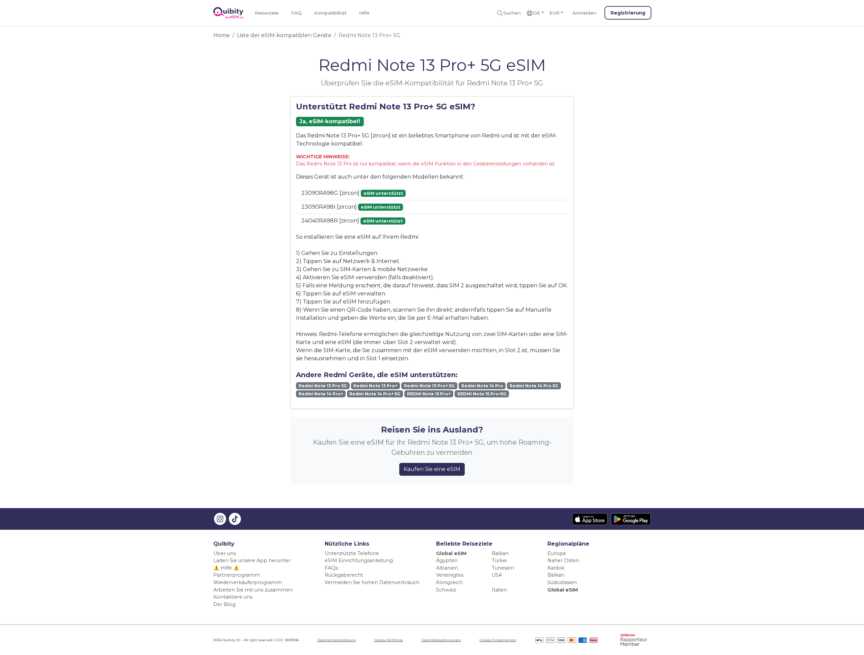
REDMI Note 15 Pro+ (429, 393)
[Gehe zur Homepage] (228, 13)
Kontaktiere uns (232, 597)
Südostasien (562, 582)
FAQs (331, 568)
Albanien (447, 568)
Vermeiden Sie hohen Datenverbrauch (372, 582)
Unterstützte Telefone (352, 553)
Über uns (224, 553)
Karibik (555, 568)
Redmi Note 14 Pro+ (321, 393)
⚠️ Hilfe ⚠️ (226, 568)
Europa (556, 553)
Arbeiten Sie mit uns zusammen (253, 590)
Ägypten (447, 560)
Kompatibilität (330, 13)
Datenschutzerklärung (336, 640)
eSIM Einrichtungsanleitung (359, 560)
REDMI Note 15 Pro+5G (482, 393)
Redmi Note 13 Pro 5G (323, 385)
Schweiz (446, 590)
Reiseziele (267, 13)
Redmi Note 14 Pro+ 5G (374, 393)
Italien (499, 590)
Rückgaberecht (344, 575)
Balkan (500, 553)
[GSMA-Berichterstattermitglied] (634, 640)
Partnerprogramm (236, 575)
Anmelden (584, 13)
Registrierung (628, 13)
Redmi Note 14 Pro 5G (534, 385)
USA (497, 575)
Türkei (499, 560)
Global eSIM (451, 553)
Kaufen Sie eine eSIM (432, 469)
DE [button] (536, 13)
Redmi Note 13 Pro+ (375, 385)
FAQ (296, 13)
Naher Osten (563, 560)
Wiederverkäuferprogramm (247, 582)
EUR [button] (554, 13)
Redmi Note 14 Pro (482, 385)
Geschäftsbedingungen (441, 640)
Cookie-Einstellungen (498, 640)
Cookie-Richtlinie (388, 640)
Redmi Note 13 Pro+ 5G (429, 385)
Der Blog (224, 604)
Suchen (512, 13)
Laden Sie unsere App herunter (252, 560)
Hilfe (364, 13)
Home (221, 35)
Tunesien (503, 568)
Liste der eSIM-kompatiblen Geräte (284, 35)
